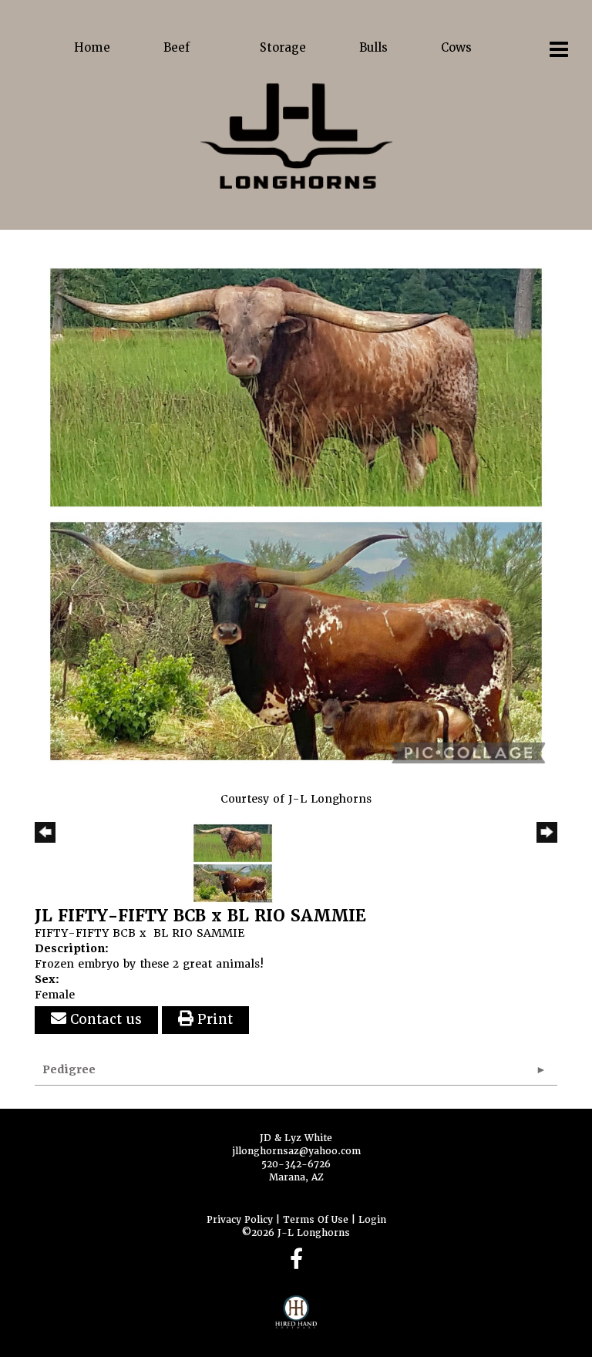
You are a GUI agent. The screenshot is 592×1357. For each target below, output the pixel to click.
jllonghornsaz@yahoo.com (296, 1151)
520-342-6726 (296, 1164)
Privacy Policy (240, 1220)
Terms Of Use (315, 1220)
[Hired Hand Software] (296, 1318)
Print (213, 1019)
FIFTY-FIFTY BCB (85, 933)
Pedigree (69, 1069)
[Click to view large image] (296, 513)
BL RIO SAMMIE (198, 933)
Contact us (104, 1019)
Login (372, 1220)
